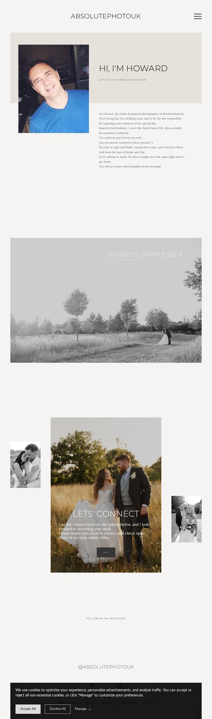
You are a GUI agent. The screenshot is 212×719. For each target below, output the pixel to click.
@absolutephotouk (106, 667)
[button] (198, 16)
